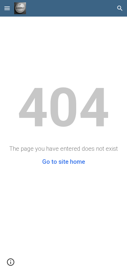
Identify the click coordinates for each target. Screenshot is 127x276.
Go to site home (63, 161)
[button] (7, 8)
